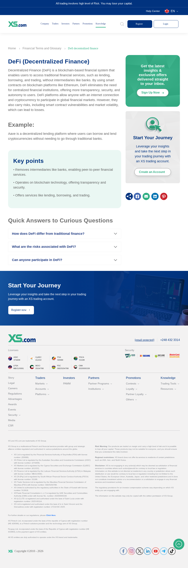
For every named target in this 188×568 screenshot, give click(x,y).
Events (12, 409)
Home (12, 48)
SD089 (60, 360)
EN (173, 11)
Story (11, 377)
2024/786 (39, 368)
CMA (81, 366)
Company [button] (45, 23)
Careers (12, 388)
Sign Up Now (150, 92)
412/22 (38, 360)
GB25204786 (63, 368)
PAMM (67, 383)
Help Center (153, 11)
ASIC (16, 357)
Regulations (15, 393)
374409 (17, 360)
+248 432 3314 (170, 339)
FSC (59, 366)
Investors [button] (66, 23)
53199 (82, 360)
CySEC (38, 357)
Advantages (15, 398)
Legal (11, 382)
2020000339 (84, 368)
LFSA (15, 366)
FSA (59, 357)
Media (11, 420)
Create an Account (152, 171)
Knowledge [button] (101, 23)
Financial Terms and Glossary (42, 48)
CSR (10, 425)
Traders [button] (55, 23)
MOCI (37, 366)
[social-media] (123, 551)
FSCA (81, 357)
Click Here (51, 515)
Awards (12, 404)
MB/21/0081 (18, 368)
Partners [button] (76, 23)
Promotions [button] (88, 23)
